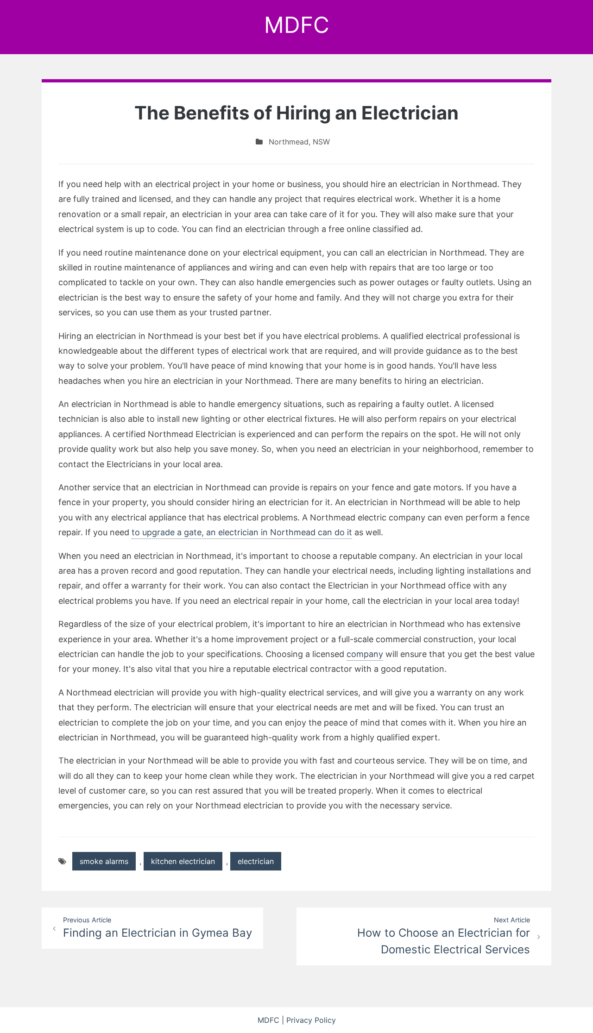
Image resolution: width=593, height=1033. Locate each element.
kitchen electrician (183, 861)
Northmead (289, 141)
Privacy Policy (311, 1020)
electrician (256, 861)
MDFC (296, 24)
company (365, 654)
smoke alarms (104, 861)
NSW (321, 141)
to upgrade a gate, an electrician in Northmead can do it (242, 532)
